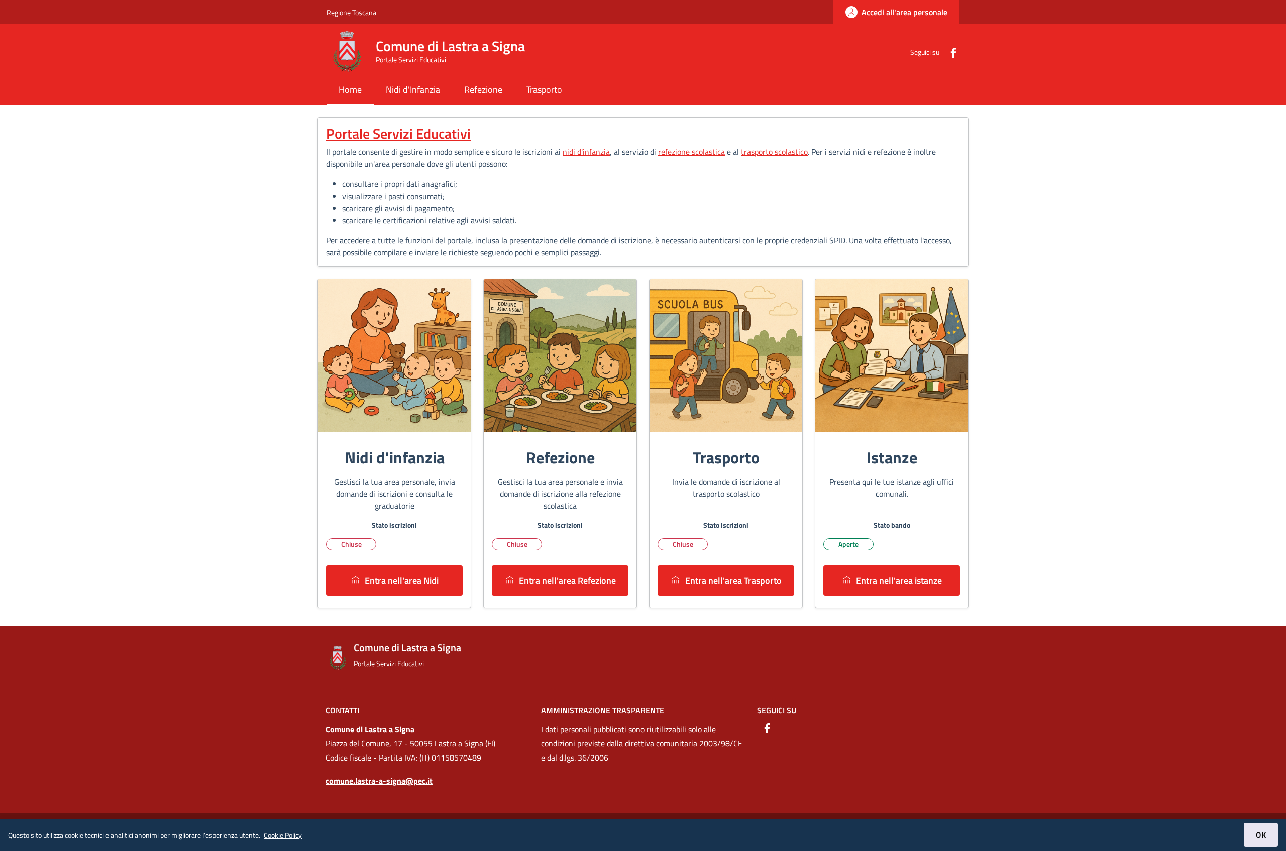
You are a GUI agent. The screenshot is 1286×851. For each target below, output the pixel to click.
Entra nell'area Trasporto (733, 580)
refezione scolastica (691, 152)
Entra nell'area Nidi (402, 580)
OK (1261, 835)
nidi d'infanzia (586, 152)
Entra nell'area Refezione (567, 580)
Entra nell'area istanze (899, 580)
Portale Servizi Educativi (398, 133)
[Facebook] (949, 51)
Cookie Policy (283, 835)
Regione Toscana (351, 12)
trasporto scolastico (774, 152)
